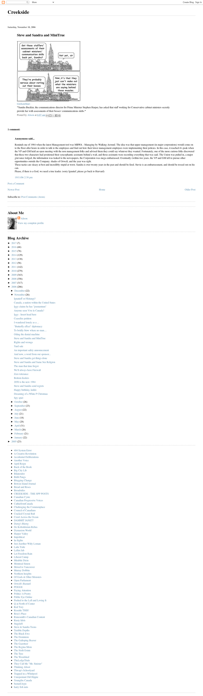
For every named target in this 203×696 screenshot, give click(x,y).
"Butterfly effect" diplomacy (28, 326)
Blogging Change (23, 480)
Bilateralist (19, 473)
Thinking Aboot (22, 667)
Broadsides (19, 490)
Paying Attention (22, 590)
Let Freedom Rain (23, 553)
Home (102, 189)
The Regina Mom (23, 647)
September (20, 405)
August (18, 409)
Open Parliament (22, 580)
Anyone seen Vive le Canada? (29, 310)
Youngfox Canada (23, 680)
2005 (14, 441)
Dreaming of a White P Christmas (31, 393)
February (19, 433)
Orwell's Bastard (22, 583)
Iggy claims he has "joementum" (30, 306)
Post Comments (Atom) (33, 196)
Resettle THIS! (21, 610)
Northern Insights (22, 573)
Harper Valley (21, 533)
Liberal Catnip (21, 557)
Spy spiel (18, 397)
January (18, 437)
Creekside (18, 12)
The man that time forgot (26, 366)
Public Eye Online (23, 597)
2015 (14, 251)
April (17, 425)
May (17, 421)
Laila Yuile (19, 547)
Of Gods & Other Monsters (27, 577)
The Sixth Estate (22, 650)
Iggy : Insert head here (25, 314)
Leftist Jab (19, 550)
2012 (14, 262)
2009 (14, 274)
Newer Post (13, 189)
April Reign (20, 463)
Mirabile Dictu (21, 560)
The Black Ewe (22, 633)
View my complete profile (31, 223)
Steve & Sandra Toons (25, 627)
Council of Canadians (25, 510)
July (16, 413)
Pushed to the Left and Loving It (30, 600)
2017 (14, 243)
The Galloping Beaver (25, 640)
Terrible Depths (21, 630)
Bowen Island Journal (25, 483)
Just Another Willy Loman (27, 543)
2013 (14, 258)
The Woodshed (21, 657)
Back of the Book (23, 467)
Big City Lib (20, 470)
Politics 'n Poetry (22, 593)
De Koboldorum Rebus (25, 527)
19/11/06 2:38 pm (24, 177)
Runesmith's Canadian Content (29, 617)
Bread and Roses (22, 487)
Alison (24, 218)
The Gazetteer (21, 643)
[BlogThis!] (50, 115)
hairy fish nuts (21, 687)
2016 (14, 247)
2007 (14, 282)
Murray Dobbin (22, 570)
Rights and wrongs (23, 342)
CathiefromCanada (23, 503)
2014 (14, 254)
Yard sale (18, 346)
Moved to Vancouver (24, 567)
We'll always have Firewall (27, 370)
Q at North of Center (24, 603)
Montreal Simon (22, 563)
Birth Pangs (20, 477)
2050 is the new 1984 (25, 381)
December (19, 290)
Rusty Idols (19, 620)
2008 (14, 278)
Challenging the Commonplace (29, 507)
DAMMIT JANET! (24, 520)
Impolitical (19, 537)
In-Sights (18, 540)
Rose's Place (20, 613)
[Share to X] (53, 115)
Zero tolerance (21, 374)
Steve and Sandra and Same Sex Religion (34, 362)
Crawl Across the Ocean (26, 517)
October (18, 401)
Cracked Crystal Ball (24, 513)
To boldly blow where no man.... (30, 330)
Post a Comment (16, 183)
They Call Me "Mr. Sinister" (28, 663)
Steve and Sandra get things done (30, 358)
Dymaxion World (22, 530)
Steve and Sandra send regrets (29, 385)
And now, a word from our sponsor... (32, 354)
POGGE (18, 587)
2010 (14, 270)
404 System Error (23, 450)
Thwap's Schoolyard (24, 670)
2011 (14, 266)
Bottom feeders (21, 378)
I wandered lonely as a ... (26, 322)
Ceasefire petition (22, 318)
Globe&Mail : (24, 103)
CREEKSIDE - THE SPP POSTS (31, 493)
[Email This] (47, 115)
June (17, 417)
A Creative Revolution (25, 453)
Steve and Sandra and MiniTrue (30, 338)
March (18, 429)
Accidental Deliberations (26, 457)
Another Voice (21, 460)
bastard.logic (20, 683)
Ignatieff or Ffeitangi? (25, 298)
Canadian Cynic (22, 497)
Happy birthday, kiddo (25, 389)
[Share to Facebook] (56, 115)
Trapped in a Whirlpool (25, 673)
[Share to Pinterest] (59, 115)
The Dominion (21, 637)
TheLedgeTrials (22, 660)
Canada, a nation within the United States (34, 302)
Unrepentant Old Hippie (26, 677)
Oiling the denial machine (27, 334)
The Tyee (18, 653)
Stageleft (18, 623)
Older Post (190, 189)
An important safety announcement (31, 350)
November (19, 294)
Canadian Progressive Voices (28, 500)
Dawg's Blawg (21, 523)
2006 (14, 286)
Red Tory (18, 607)
